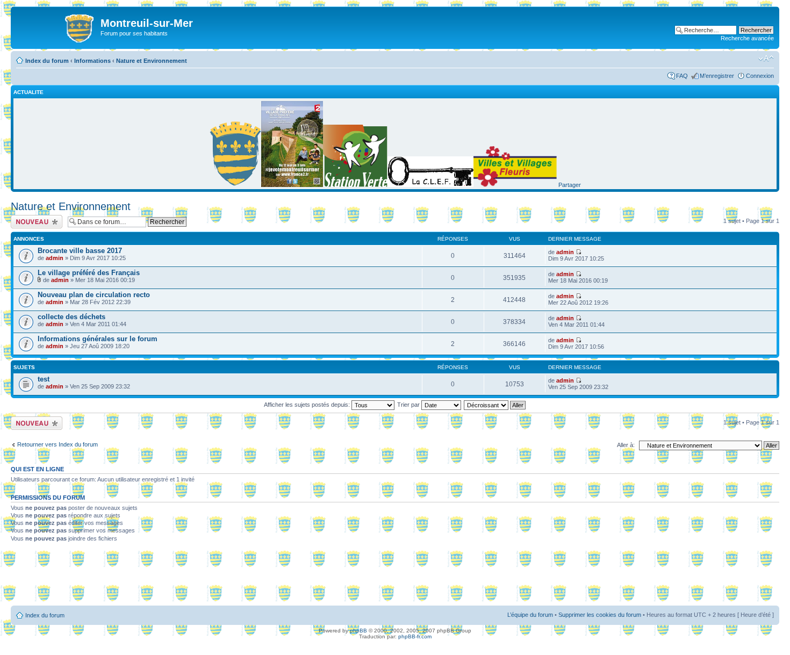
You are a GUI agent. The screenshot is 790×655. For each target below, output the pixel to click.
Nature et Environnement (151, 60)
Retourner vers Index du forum (57, 444)
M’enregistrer (717, 76)
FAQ (682, 76)
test (43, 379)
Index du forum (47, 60)
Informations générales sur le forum (97, 339)
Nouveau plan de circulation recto (94, 295)
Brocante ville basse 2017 (80, 251)
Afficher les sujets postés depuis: (307, 404)
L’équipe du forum (530, 614)
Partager (569, 185)
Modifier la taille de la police (766, 58)
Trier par (409, 404)
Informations (92, 60)
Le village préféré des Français (89, 273)
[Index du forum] (56, 26)
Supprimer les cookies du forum (599, 614)
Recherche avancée (747, 38)
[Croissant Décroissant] (495, 404)
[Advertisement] (395, 577)
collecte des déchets (71, 317)
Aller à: (626, 445)
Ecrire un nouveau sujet (35, 221)
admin (54, 258)
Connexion (760, 76)
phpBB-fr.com (415, 636)
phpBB (358, 631)
